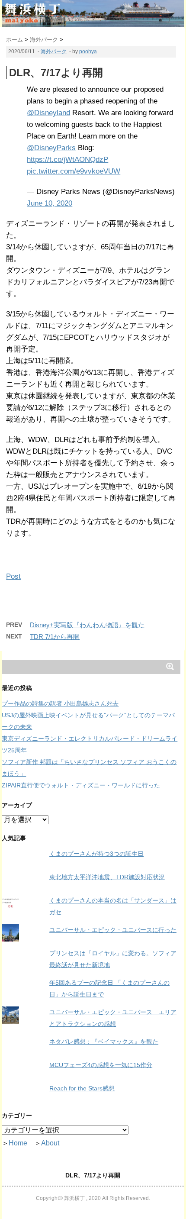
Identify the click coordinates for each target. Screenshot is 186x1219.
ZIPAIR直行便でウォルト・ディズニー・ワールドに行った (81, 785)
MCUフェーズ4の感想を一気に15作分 (100, 1064)
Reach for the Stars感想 (82, 1088)
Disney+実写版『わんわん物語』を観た (87, 625)
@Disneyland (48, 113)
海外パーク (54, 51)
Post (13, 576)
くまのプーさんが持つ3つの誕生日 (96, 853)
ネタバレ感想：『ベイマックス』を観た (103, 1041)
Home (18, 1143)
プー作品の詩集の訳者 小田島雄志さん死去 (60, 703)
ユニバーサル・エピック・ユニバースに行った (112, 929)
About (50, 1143)
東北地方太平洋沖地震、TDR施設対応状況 (107, 877)
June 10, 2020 (49, 203)
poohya (88, 51)
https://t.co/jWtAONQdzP (67, 159)
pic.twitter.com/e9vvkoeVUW (73, 171)
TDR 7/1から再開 (55, 636)
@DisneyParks (51, 148)
